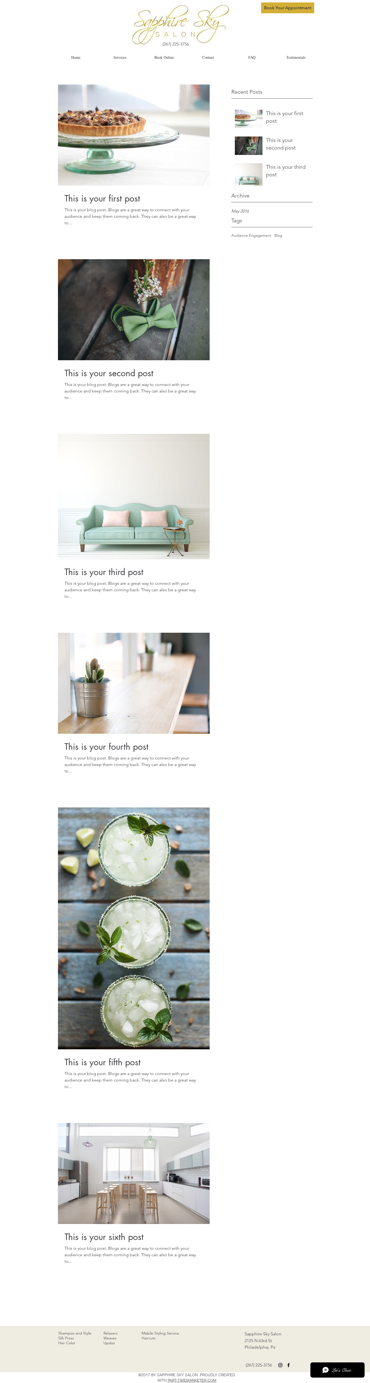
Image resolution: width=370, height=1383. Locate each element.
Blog (278, 235)
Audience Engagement (251, 235)
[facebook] (288, 1365)
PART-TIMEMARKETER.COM (192, 1380)
